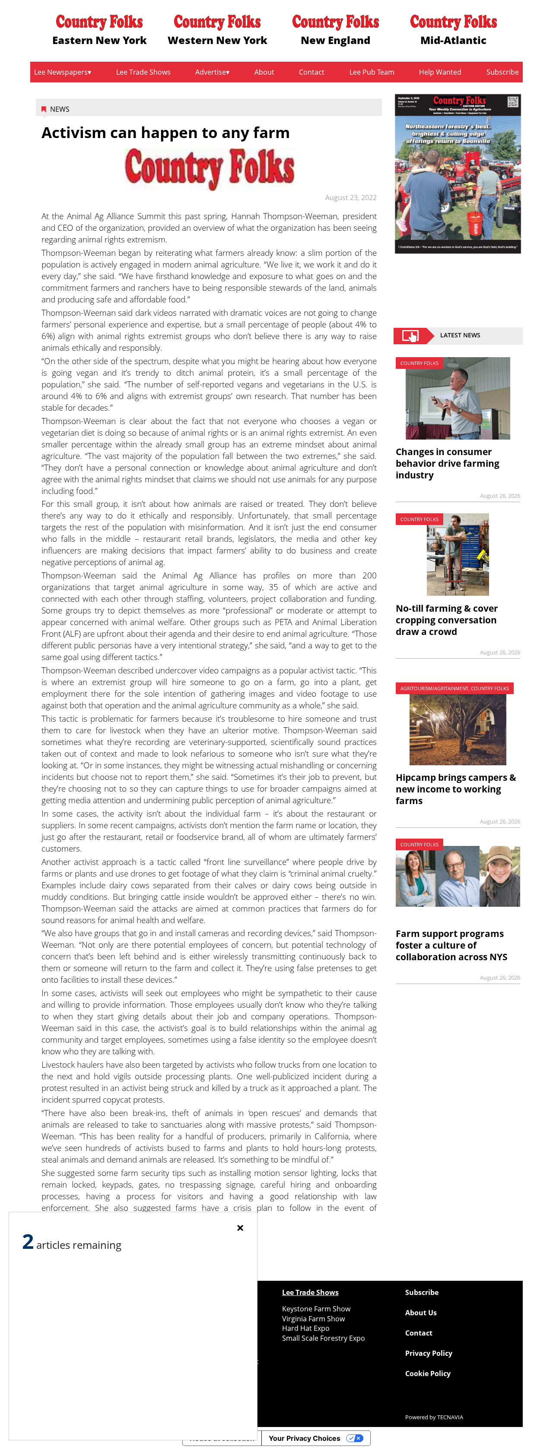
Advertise (210, 72)
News (60, 109)
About (264, 72)
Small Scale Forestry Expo (323, 1338)
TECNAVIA (450, 1417)
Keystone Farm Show (316, 1309)
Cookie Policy (428, 1373)
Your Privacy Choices (304, 1438)
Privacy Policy (428, 1353)
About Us (421, 1312)
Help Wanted (440, 72)
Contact (311, 72)
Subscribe (502, 72)
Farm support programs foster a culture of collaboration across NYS (452, 945)
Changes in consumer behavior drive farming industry (447, 463)
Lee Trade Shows (143, 72)
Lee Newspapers (61, 72)
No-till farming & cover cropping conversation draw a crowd (447, 620)
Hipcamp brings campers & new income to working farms (456, 789)
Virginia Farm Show (313, 1318)
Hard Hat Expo (306, 1328)
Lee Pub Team (372, 72)
